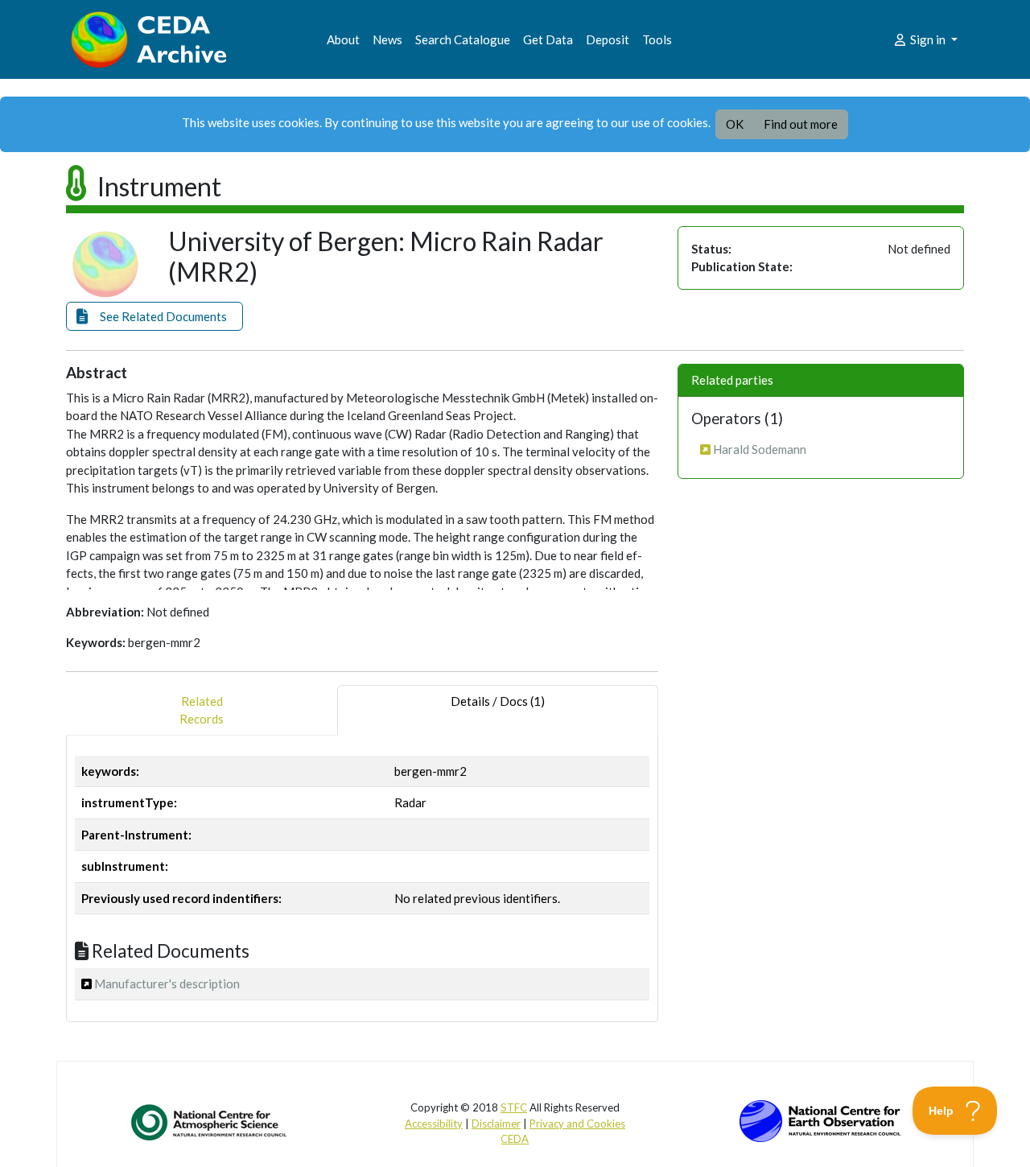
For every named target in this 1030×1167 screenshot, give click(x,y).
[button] (154, 317)
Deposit (607, 39)
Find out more (801, 124)
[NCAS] (210, 1122)
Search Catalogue (462, 39)
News (387, 39)
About (343, 39)
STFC (514, 1107)
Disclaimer (496, 1123)
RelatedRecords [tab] (201, 710)
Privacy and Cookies (577, 1123)
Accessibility (434, 1123)
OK (735, 124)
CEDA (515, 1138)
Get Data (548, 39)
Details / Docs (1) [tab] (498, 701)
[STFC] (820, 1119)
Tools (657, 39)
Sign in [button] (928, 39)
